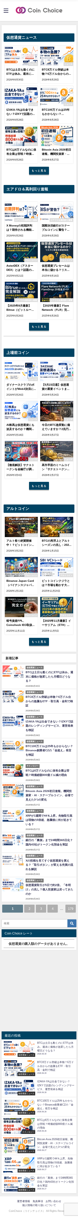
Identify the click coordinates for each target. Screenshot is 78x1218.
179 (70, 908)
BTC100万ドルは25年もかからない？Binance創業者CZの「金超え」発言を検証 (49, 750)
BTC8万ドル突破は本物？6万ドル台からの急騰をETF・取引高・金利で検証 (49, 701)
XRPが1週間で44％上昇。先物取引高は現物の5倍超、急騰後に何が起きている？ (49, 820)
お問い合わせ (53, 1201)
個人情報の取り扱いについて (39, 1205)
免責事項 (38, 1201)
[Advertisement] (39, 990)
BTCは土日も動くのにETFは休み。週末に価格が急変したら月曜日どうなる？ (49, 676)
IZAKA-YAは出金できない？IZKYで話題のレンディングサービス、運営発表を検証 (49, 725)
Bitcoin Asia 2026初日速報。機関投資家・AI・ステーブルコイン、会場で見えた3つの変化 (49, 795)
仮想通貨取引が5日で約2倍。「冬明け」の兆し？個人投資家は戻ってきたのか (49, 889)
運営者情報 (23, 1201)
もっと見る (39, 170)
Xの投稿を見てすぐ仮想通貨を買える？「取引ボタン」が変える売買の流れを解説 (49, 864)
